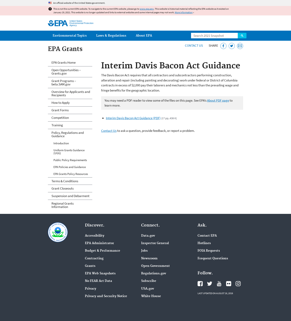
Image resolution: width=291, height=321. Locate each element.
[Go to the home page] (58, 23)
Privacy (90, 289)
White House (151, 296)
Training (57, 125)
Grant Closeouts (62, 188)
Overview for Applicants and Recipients (70, 93)
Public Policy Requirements (70, 160)
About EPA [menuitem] (144, 36)
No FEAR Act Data (98, 281)
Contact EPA (207, 236)
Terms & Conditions (64, 181)
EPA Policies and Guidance (69, 167)
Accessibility (94, 236)
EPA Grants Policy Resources (70, 174)
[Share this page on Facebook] (223, 46)
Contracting (94, 258)
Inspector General (155, 243)
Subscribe (148, 281)
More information (184, 12)
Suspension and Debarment (70, 196)
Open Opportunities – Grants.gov (66, 72)
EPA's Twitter (209, 283)
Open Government (155, 266)
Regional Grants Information (62, 205)
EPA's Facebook (200, 283)
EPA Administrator (99, 243)
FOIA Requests (209, 251)
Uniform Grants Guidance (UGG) (69, 151)
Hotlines (204, 243)
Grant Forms (60, 110)
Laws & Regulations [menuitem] (111, 36)
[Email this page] (240, 46)
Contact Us (194, 45)
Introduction (61, 143)
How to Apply (60, 102)
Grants (90, 266)
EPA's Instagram (238, 283)
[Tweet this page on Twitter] (232, 46)
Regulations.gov (153, 273)
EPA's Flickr (228, 283)
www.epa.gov (147, 8)
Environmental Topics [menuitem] (70, 36)
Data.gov (148, 236)
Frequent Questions (213, 258)
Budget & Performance (102, 251)
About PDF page (218, 100)
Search (242, 35)
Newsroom (149, 258)
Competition (60, 117)
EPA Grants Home (63, 62)
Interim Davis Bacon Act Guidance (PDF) (133, 118)
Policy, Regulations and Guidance (67, 134)
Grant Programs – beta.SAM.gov (63, 82)
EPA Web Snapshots (100, 273)
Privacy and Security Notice (106, 296)
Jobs (144, 251)
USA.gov (147, 289)
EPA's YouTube (219, 283)
